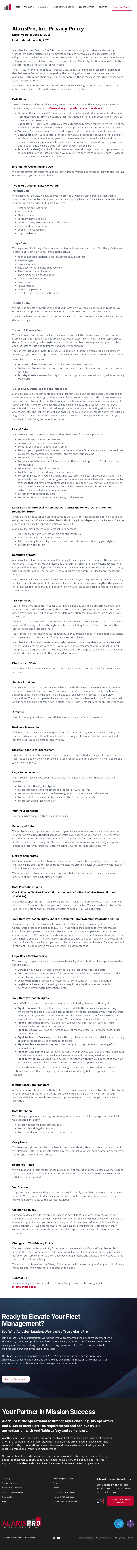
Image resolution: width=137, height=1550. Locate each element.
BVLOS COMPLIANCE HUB (63, 7)
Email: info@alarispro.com (64, 1492)
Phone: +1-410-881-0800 (63, 1497)
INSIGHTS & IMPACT (86, 7)
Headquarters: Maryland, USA (65, 1501)
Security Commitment (104, 1538)
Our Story (6, 1479)
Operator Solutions (10, 1483)
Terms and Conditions (86, 1538)
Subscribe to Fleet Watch (120, 1501)
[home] (7, 7)
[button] (29, 7)
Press (55, 1483)
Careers (56, 1488)
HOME (17, 7)
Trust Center (7, 1497)
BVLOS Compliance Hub (12, 1492)
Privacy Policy (120, 1538)
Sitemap (131, 1538)
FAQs (4, 1501)
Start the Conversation (15, 1379)
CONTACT (103, 7)
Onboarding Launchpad (63, 1479)
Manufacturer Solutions (12, 1488)
